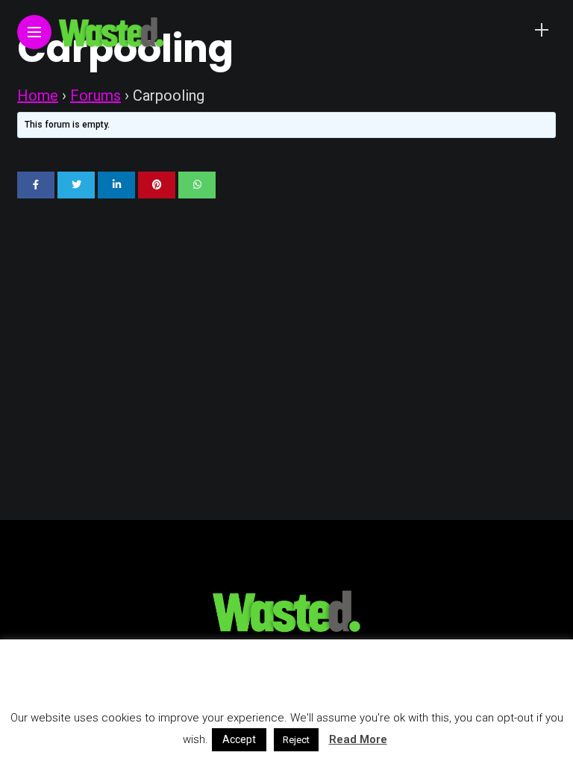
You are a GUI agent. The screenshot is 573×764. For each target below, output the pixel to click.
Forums (95, 95)
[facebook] (35, 185)
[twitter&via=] (76, 185)
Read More (358, 739)
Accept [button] (239, 739)
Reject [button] (296, 739)
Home (37, 95)
